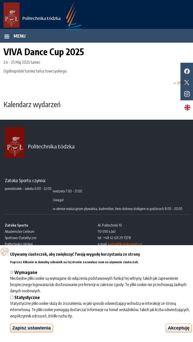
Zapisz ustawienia (31, 327)
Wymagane (25, 272)
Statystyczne (27, 297)
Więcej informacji (154, 261)
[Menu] (6, 37)
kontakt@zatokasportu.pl (125, 244)
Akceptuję (178, 327)
